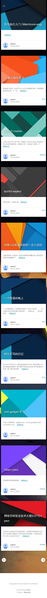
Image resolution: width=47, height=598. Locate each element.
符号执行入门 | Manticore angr (23, 24)
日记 (43, 322)
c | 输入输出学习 (14, 77)
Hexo (28, 590)
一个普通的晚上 (13, 298)
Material (27, 592)
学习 (43, 99)
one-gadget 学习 (14, 411)
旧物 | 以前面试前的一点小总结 (23, 244)
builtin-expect (12, 191)
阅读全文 (8, 35)
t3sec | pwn (11, 469)
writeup (42, 155)
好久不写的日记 (13, 353)
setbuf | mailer (13, 131)
